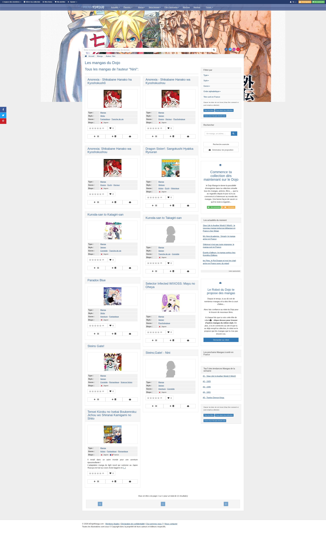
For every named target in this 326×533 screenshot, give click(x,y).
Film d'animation (171, 7)
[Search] (213, 50)
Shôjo (102, 116)
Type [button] (205, 75)
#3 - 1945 (207, 387)
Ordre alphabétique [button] (211, 91)
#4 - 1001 (207, 392)
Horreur (169, 119)
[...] (124, 468)
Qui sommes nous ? (154, 524)
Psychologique (179, 119)
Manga (141, 7)
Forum (209, 7)
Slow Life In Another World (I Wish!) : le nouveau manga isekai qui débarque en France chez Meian (219, 228)
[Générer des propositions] (130, 136)
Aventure (104, 317)
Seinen (161, 116)
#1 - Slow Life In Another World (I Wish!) (219, 376)
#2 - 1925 (207, 381)
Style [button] (205, 80)
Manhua (197, 7)
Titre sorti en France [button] (211, 97)
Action (160, 188)
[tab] (221, 75)
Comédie (104, 251)
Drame (161, 119)
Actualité (114, 7)
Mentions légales (112, 524)
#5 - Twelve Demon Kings (213, 398)
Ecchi (109, 185)
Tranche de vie (118, 119)
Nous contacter (171, 524)
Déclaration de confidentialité (133, 524)
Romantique (114, 382)
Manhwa (186, 7)
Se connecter (215, 207)
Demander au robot (221, 340)
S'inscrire (230, 207)
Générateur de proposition (222, 150)
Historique (175, 188)
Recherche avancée (221, 144)
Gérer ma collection (33, 2)
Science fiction (126, 382)
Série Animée (154, 7)
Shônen (161, 185)
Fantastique (105, 119)
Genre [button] (206, 86)
